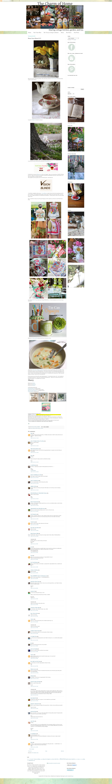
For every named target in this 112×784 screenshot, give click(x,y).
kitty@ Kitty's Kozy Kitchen (35, 527)
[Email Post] (42, 426)
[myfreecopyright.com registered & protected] (53, 763)
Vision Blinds (44, 193)
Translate (75, 39)
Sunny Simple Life (33, 698)
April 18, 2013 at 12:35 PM (34, 524)
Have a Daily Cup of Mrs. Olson (35, 661)
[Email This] (43, 426)
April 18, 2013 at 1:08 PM (34, 559)
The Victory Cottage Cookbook (51, 32)
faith (55, 759)
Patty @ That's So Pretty (34, 613)
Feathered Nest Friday (31, 389)
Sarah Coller (32, 721)
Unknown (32, 619)
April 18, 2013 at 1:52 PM (34, 572)
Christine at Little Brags (34, 570)
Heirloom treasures (33, 669)
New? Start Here (37, 32)
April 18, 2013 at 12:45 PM (34, 530)
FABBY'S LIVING (33, 486)
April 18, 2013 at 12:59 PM (34, 536)
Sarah (31, 555)
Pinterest (34, 385)
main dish (76, 759)
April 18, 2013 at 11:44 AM (34, 471)
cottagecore (49, 759)
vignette (42, 428)
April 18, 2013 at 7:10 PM (34, 651)
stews (27, 760)
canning (41, 759)
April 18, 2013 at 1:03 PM (34, 543)
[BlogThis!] (44, 426)
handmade (69, 759)
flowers (31, 428)
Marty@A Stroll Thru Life (35, 480)
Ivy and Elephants (33, 733)
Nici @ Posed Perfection (34, 562)
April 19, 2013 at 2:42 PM (34, 730)
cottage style (44, 759)
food (64, 759)
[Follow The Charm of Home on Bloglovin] (72, 765)
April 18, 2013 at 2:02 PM (34, 578)
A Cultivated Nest (35, 338)
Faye (31, 643)
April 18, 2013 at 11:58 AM (34, 498)
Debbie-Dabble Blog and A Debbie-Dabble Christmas (39, 493)
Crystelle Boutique (33, 465)
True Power (76, 32)
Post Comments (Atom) (35, 752)
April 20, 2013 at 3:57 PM (34, 739)
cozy (51, 759)
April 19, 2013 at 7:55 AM (34, 708)
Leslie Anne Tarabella (34, 648)
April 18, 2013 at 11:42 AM (34, 462)
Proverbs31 (32, 759)
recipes (79, 759)
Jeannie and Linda (33, 711)
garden (67, 759)
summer (30, 760)
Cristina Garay (33, 521)
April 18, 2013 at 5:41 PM (34, 640)
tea (40, 428)
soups (82, 759)
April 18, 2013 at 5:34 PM (34, 633)
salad (80, 759)
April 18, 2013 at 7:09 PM (34, 645)
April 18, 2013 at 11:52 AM (34, 483)
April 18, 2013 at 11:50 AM (34, 477)
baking (39, 759)
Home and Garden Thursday (32, 390)
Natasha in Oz (33, 591)
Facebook (34, 384)
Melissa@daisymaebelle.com (35, 448)
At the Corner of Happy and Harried (38, 369)
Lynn (31, 546)
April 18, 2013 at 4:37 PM (34, 627)
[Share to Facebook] (47, 426)
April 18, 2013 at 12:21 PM (34, 518)
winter (34, 760)
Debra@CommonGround (34, 501)
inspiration (73, 759)
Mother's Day (28, 759)
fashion (59, 759)
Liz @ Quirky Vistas (34, 636)
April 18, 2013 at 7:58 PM (34, 658)
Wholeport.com (39, 174)
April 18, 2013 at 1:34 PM (34, 566)
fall (57, 759)
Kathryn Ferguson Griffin (34, 533)
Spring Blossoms (48, 161)
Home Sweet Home (35, 428)
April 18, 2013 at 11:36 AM (34, 452)
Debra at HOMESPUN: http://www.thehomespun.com (39, 575)
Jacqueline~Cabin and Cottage (35, 630)
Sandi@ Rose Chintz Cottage (35, 581)
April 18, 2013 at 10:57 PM (34, 672)
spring (39, 428)
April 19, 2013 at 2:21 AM (34, 686)
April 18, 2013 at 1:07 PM (34, 552)
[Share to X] (46, 426)
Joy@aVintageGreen (34, 514)
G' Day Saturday (30, 391)
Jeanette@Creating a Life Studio (35, 681)
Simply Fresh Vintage (33, 299)
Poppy (32, 455)
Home (29, 32)
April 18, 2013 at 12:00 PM (34, 511)
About (62, 32)
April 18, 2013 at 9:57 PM (34, 666)
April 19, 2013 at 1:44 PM (34, 718)
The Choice (68, 32)
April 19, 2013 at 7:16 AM (34, 700)
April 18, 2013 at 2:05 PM (34, 588)
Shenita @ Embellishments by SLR (36, 474)
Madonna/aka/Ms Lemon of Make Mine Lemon (38, 508)
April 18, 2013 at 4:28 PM (34, 621)
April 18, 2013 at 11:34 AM (34, 445)
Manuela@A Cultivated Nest (35, 703)
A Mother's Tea (34, 119)
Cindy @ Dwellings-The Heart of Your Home (37, 441)
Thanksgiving (36, 759)
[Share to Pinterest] (48, 426)
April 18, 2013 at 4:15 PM (34, 616)
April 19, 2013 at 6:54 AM (34, 694)
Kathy (31, 433)
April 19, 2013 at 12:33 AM (34, 678)
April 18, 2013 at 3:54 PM (34, 610)
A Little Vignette (54, 78)
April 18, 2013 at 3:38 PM (34, 598)
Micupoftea (32, 675)
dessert (53, 759)
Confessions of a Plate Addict (35, 607)
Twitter (34, 383)
